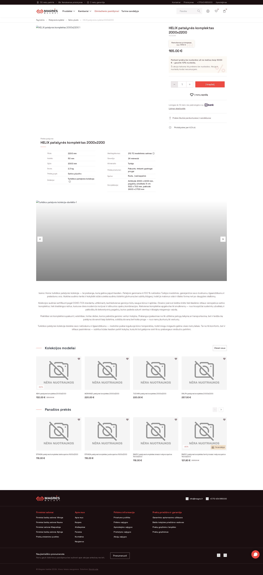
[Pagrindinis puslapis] (47, 11)
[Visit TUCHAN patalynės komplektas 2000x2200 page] (155, 373)
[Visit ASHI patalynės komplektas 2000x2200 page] (58, 373)
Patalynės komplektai (56, 20)
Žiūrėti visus (219, 348)
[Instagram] (225, 555)
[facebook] (218, 555)
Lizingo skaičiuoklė (177, 108)
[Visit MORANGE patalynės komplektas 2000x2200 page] (107, 373)
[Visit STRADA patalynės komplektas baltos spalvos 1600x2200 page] (58, 434)
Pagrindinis (40, 20)
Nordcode (93, 569)
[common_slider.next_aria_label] (223, 239)
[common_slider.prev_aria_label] (40, 239)
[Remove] (174, 84)
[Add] (189, 84)
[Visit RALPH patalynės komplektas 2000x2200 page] (204, 373)
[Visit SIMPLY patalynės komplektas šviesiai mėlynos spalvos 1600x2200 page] (155, 434)
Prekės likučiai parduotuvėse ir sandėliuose (192, 118)
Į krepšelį (210, 84)
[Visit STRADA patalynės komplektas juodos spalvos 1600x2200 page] (107, 434)
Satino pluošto (73, 20)
